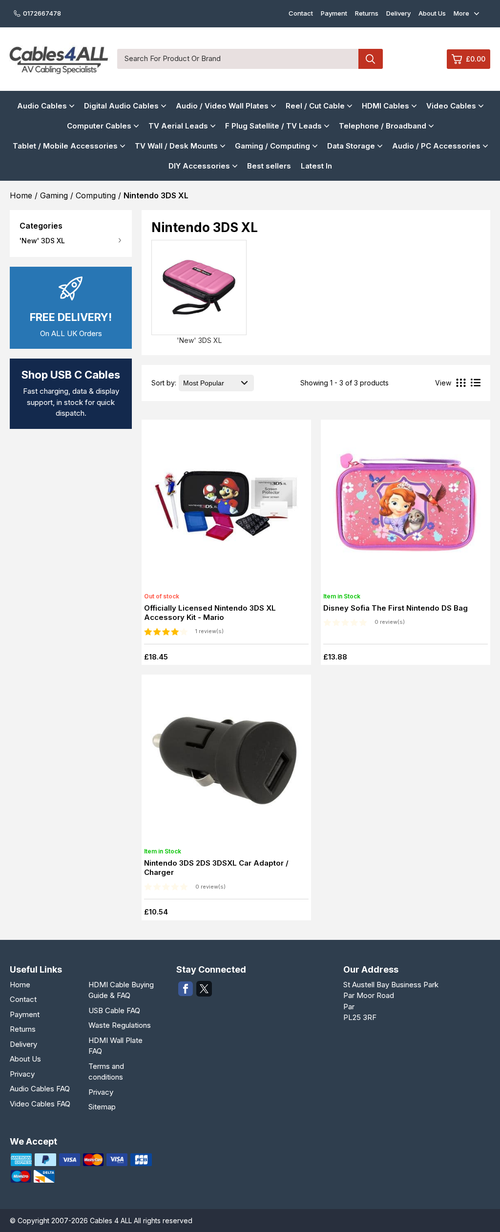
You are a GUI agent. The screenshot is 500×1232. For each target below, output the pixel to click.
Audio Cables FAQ (40, 1088)
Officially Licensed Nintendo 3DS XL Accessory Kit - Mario (210, 612)
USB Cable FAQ (114, 1010)
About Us (432, 13)
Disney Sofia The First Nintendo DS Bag (395, 608)
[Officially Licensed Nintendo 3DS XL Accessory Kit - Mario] (226, 507)
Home (20, 984)
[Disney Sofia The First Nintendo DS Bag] (405, 507)
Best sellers (269, 165)
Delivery (398, 13)
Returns (366, 13)
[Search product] (370, 59)
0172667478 (42, 13)
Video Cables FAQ (40, 1103)
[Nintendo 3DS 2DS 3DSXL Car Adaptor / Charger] (226, 762)
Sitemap (102, 1106)
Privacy (22, 1074)
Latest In (316, 165)
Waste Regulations (119, 1025)
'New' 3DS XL (42, 240)
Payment (334, 13)
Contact (301, 13)
